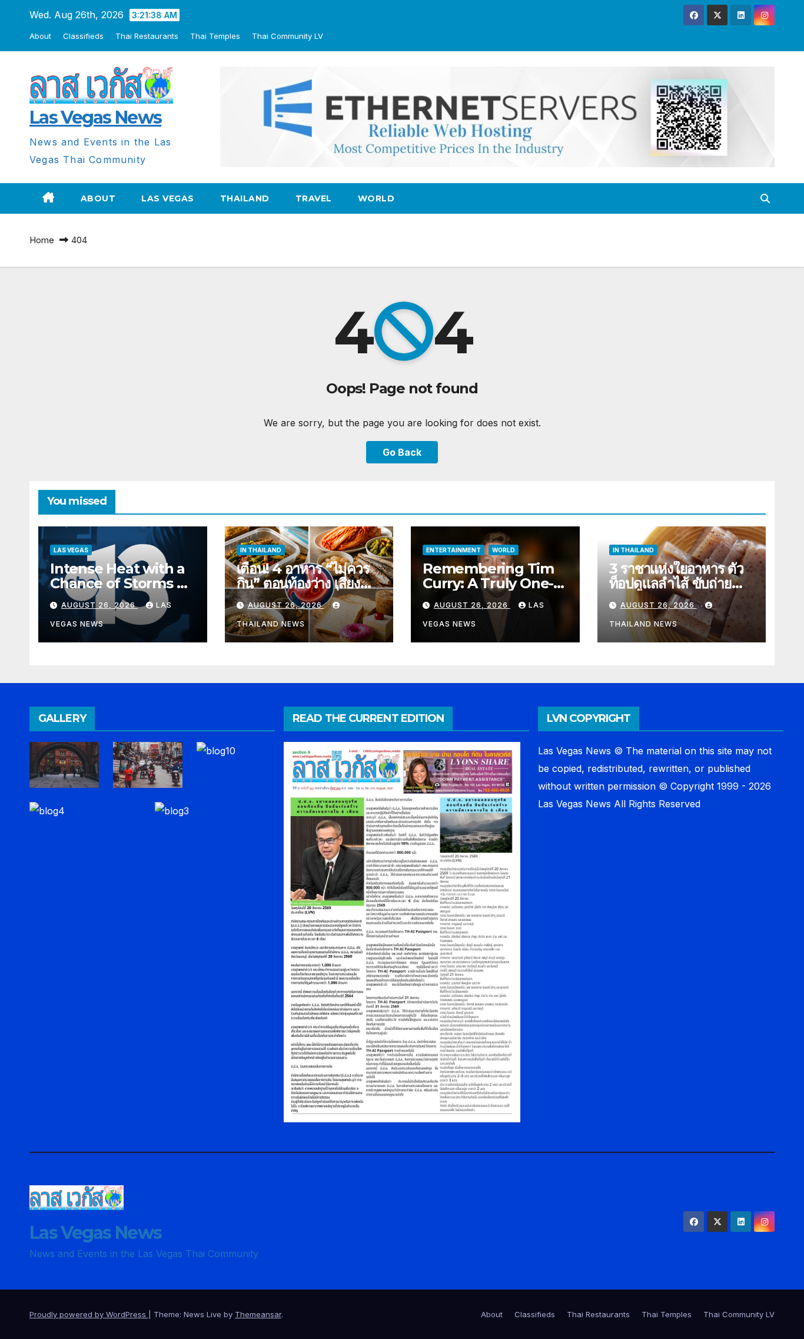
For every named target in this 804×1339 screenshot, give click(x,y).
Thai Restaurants (146, 36)
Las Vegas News (95, 117)
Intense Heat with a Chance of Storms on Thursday (122, 583)
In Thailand (260, 550)
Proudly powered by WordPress (88, 1314)
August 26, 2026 (99, 605)
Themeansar (258, 1314)
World (376, 198)
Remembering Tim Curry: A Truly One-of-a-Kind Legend (488, 583)
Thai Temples (215, 36)
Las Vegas (167, 198)
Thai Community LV (287, 36)
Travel (313, 198)
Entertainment (453, 550)
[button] (765, 198)
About (40, 36)
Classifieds (83, 36)
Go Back (402, 452)
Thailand (245, 198)
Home (41, 240)
